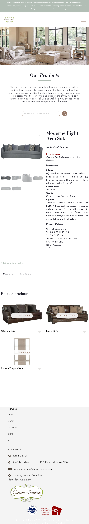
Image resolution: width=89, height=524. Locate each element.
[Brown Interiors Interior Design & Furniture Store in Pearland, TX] (9, 20)
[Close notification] (85, 6)
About (11, 421)
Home (11, 415)
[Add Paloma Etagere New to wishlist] (39, 369)
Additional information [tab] (12, 263)
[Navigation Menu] (83, 20)
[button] (39, 135)
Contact (12, 441)
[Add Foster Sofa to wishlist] (84, 332)
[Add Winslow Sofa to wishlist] (39, 332)
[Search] (64, 113)
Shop (10, 434)
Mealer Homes (42, 3)
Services (12, 428)
